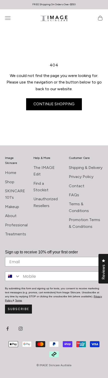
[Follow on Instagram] (20, 328)
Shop (9, 181)
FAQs (74, 195)
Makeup (12, 206)
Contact (76, 185)
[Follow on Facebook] (7, 328)
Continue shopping (54, 104)
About (11, 215)
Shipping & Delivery (85, 167)
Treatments (15, 234)
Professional (16, 225)
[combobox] (12, 276)
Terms (18, 300)
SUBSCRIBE (18, 309)
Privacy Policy (81, 176)
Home (10, 172)
